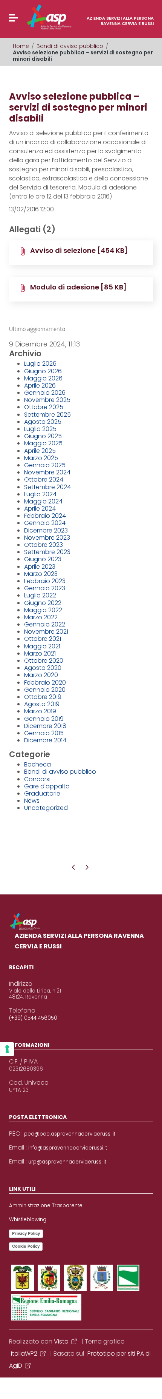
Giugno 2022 (42, 603)
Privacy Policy (26, 1233)
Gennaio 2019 (44, 718)
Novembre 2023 (47, 537)
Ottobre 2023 (43, 544)
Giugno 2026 (43, 371)
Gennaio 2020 (45, 689)
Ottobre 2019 (42, 697)
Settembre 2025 (47, 414)
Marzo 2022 (41, 617)
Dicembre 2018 (45, 726)
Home (21, 46)
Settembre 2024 (47, 487)
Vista (61, 1341)
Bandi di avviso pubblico (70, 46)
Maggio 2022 (43, 610)
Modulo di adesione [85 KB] (78, 287)
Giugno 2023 (42, 559)
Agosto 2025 (42, 421)
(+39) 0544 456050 (33, 1018)
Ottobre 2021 (42, 638)
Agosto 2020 (42, 667)
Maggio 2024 (43, 501)
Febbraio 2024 (45, 515)
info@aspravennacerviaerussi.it (67, 1148)
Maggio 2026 (43, 378)
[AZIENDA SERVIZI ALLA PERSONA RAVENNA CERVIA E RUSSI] (35, 17)
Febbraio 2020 (45, 682)
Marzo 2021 (40, 653)
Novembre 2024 (47, 472)
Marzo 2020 (41, 675)
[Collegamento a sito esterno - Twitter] (49, 1278)
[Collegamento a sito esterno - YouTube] (75, 1278)
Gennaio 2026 (45, 392)
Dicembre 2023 (46, 530)
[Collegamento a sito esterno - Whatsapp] (46, 1307)
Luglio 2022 (40, 595)
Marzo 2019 (40, 711)
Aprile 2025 (40, 450)
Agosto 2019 (42, 704)
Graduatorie (42, 793)
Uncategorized (46, 807)
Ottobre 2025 (43, 407)
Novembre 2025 (47, 400)
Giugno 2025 (43, 436)
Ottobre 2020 (43, 660)
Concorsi (37, 779)
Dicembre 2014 (45, 740)
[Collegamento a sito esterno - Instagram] (101, 1278)
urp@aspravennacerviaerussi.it (67, 1162)
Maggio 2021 (42, 646)
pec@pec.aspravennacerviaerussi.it (69, 1134)
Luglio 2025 (40, 429)
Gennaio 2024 (45, 523)
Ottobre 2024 (43, 479)
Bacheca (37, 764)
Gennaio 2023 (44, 588)
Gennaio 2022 (44, 624)
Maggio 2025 (43, 443)
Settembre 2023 (47, 552)
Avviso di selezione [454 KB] (79, 250)
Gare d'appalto (47, 786)
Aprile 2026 (40, 385)
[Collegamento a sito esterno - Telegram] (128, 1278)
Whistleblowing (27, 1220)
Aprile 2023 (39, 566)
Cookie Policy (26, 1246)
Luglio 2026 (40, 363)
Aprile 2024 (40, 508)
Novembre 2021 (46, 631)
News (32, 800)
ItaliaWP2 (24, 1353)
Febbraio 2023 (45, 581)
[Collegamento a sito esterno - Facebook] (22, 1278)
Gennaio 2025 (45, 465)
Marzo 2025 (41, 458)
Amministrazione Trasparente (46, 1206)
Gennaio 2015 (44, 733)
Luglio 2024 (40, 494)
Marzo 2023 (41, 573)
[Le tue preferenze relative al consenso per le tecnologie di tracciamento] (7, 1049)
